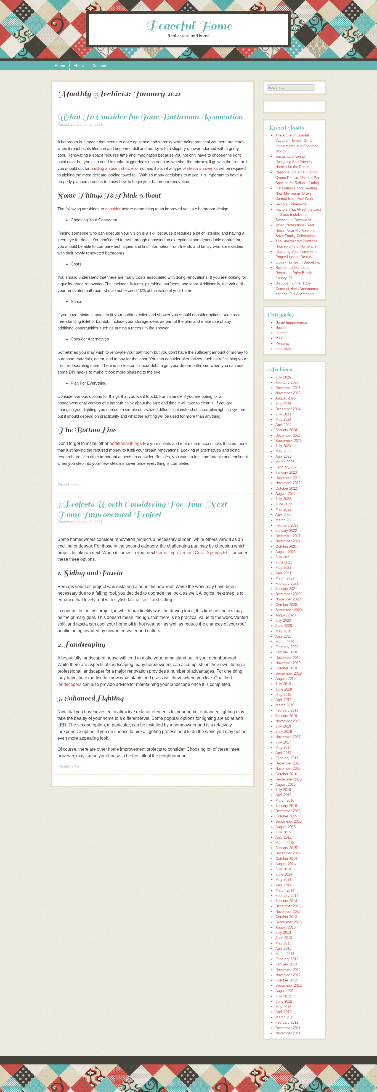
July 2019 (283, 684)
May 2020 (283, 631)
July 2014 (283, 869)
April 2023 (283, 456)
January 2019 (286, 716)
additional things (126, 443)
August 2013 (285, 927)
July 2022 (283, 499)
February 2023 (286, 467)
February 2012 (286, 1022)
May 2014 (283, 880)
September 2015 (288, 821)
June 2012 (283, 1001)
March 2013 (284, 954)
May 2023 (283, 451)
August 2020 (285, 615)
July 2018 (283, 726)
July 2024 (283, 414)
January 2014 (286, 901)
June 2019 (283, 689)
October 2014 (286, 859)
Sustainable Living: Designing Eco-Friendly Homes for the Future (293, 161)
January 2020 (286, 652)
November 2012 (288, 975)
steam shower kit (202, 168)
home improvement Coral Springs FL (192, 552)
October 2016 (286, 774)
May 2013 (283, 943)
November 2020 (288, 599)
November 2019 (288, 663)
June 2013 (283, 938)
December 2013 (288, 906)
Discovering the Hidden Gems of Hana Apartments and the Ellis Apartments (296, 288)
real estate (283, 349)
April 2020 (283, 636)
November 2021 (288, 541)
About (79, 65)
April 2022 (283, 515)
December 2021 (288, 536)
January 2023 (286, 472)
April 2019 (283, 700)
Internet (281, 333)
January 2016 (286, 806)
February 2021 (286, 583)
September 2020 (288, 610)
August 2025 (285, 398)
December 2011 (287, 1028)
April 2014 (283, 885)
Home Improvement (291, 322)
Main (77, 485)
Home (60, 65)
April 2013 (283, 948)
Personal (282, 343)
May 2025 (283, 404)
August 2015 (285, 827)
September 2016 (288, 779)
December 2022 (288, 478)
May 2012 (283, 1007)
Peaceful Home (188, 25)
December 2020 (288, 594)
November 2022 (288, 483)
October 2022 (286, 488)
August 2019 (285, 679)
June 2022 (283, 504)
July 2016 (283, 790)
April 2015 (283, 837)
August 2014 (285, 864)
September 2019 (288, 673)
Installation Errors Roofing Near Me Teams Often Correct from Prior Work (296, 193)
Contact (99, 65)
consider (113, 209)
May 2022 (283, 509)
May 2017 (283, 747)
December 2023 (288, 435)
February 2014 (286, 896)
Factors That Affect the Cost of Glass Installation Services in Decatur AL (298, 214)
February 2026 (286, 382)
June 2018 (283, 731)
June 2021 (283, 562)
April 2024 (283, 425)
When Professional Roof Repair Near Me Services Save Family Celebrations (296, 230)
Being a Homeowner (291, 204)
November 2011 (287, 1033)
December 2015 (288, 811)
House (280, 328)
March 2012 (284, 1017)
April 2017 (283, 753)
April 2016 (283, 795)
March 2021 (284, 578)
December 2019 (288, 658)
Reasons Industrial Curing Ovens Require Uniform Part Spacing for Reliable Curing (297, 177)
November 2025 (288, 393)
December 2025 (288, 388)
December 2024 (288, 409)
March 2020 (284, 642)
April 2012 (283, 1012)
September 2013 (288, 922)
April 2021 (283, 573)
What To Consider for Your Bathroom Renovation (150, 117)
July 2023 (283, 446)
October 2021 (286, 546)
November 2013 (288, 911)
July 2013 (283, 932)
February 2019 (286, 710)
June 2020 (283, 626)
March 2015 (284, 843)
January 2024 (286, 430)
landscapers (69, 684)
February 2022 (286, 525)
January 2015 (286, 848)
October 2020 (286, 605)
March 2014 (284, 890)
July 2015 (283, 832)
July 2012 (283, 996)
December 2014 (288, 853)
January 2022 (286, 530)
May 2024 (283, 419)
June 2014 (283, 874)
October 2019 (286, 668)
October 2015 (286, 816)
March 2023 (284, 462)
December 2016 (288, 763)
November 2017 (288, 737)
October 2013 (286, 917)
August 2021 (285, 552)
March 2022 (284, 520)
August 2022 (285, 494)
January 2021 (286, 589)
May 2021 (283, 567)
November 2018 (288, 721)
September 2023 (288, 441)
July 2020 (283, 620)
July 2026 (283, 377)
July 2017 (283, 742)
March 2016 (284, 800)
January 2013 (286, 964)
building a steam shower (112, 168)
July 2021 (283, 557)
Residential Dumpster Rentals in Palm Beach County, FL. (293, 272)
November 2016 (288, 768)
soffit (146, 599)
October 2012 (286, 980)
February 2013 (286, 959)
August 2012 (285, 991)
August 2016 (285, 784)
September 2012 (288, 985)
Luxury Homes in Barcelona (297, 262)
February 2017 (286, 758)
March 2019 (284, 705)
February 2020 (286, 647)
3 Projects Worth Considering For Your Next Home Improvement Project (142, 509)
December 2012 (288, 970)
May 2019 (283, 695)
